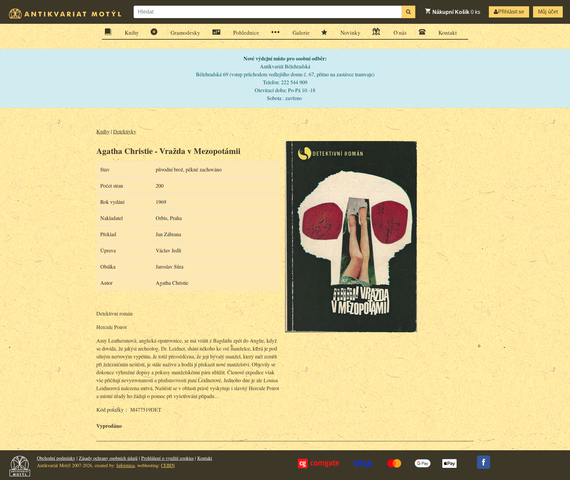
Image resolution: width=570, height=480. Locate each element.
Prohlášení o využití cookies (167, 458)
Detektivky (124, 131)
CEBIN (168, 465)
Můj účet (548, 12)
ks (456, 12)
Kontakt (447, 32)
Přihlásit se (511, 12)
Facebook (483, 462)
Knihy (132, 32)
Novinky (350, 32)
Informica (125, 465)
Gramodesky (185, 32)
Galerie (301, 32)
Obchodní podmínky (56, 458)
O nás (400, 32)
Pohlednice (246, 32)
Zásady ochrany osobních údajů (108, 458)
